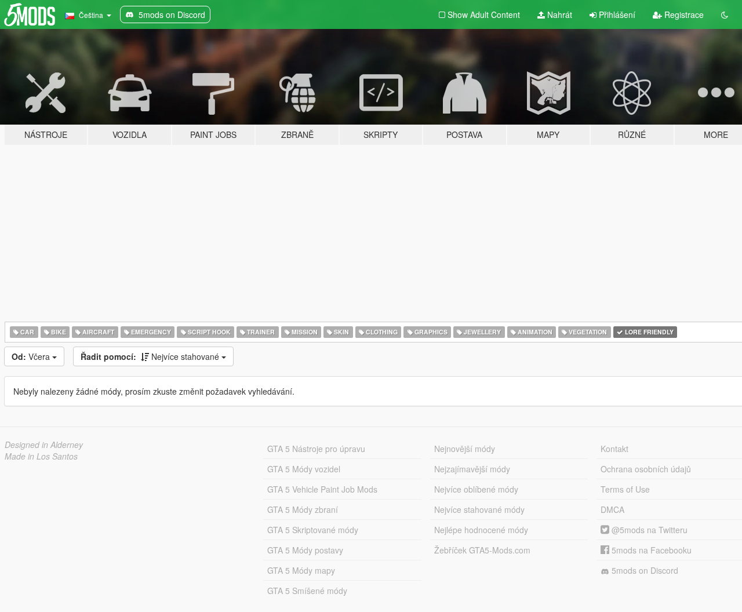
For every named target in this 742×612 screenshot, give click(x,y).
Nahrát (558, 14)
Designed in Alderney (44, 444)
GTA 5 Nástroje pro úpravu (316, 448)
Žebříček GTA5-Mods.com (482, 550)
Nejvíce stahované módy (479, 509)
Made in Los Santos (41, 456)
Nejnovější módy (464, 448)
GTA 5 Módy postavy (305, 550)
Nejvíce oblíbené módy (476, 489)
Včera (32, 356)
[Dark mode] (724, 14)
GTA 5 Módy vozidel (303, 469)
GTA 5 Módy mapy (301, 570)
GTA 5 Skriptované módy (312, 530)
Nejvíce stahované (151, 356)
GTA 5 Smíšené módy (307, 590)
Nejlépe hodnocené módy (481, 530)
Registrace (683, 14)
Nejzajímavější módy (472, 469)
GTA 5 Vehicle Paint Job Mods (322, 489)
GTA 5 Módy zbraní (302, 509)
